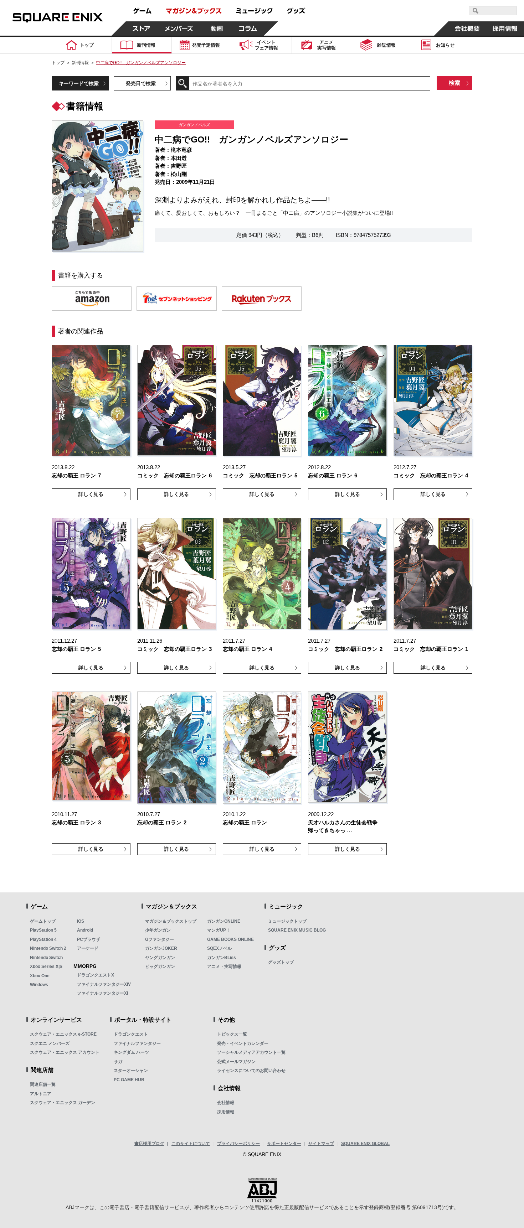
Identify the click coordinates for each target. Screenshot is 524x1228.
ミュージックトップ (287, 921)
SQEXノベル (219, 948)
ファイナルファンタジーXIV (104, 984)
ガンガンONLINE (223, 921)
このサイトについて (190, 1143)
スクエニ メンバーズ (50, 1043)
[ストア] (141, 28)
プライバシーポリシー (238, 1143)
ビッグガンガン (160, 966)
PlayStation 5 (43, 930)
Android (85, 930)
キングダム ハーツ (131, 1052)
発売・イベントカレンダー (242, 1043)
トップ (58, 62)
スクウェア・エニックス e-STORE (63, 1034)
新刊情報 (80, 62)
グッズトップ (281, 962)
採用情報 (225, 1111)
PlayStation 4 (43, 939)
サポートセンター (284, 1143)
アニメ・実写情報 (224, 966)
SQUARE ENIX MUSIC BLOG (297, 930)
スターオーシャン (131, 1070)
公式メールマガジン (236, 1061)
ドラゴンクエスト (131, 1034)
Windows (39, 984)
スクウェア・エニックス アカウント (64, 1052)
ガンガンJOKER (161, 948)
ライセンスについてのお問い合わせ (251, 1070)
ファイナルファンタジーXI (102, 993)
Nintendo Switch (46, 957)
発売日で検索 (141, 83)
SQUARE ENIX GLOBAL (365, 1143)
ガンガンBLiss (221, 957)
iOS (80, 921)
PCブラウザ (88, 939)
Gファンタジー (159, 939)
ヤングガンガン (160, 957)
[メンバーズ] (179, 28)
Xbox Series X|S (46, 966)
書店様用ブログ (149, 1143)
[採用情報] (505, 28)
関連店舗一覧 (43, 1084)
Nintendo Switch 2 (48, 948)
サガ (118, 1061)
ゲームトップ (43, 921)
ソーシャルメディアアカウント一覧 (251, 1052)
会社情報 (225, 1102)
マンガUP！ (218, 930)
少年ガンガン (158, 930)
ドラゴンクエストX (95, 975)
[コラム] (248, 28)
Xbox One (40, 975)
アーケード (87, 948)
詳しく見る (90, 494)
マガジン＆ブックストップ (170, 921)
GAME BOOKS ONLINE (230, 939)
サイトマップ (321, 1143)
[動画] (216, 28)
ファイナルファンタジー (137, 1043)
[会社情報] (467, 28)
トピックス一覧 (232, 1034)
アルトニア (40, 1093)
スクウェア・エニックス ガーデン (62, 1102)
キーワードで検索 (79, 83)
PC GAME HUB (129, 1079)
